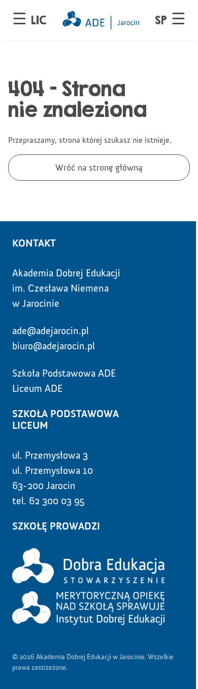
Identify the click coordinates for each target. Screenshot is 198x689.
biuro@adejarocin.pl (53, 346)
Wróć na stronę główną (99, 167)
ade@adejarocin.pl (50, 331)
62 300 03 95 (57, 501)
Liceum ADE (37, 388)
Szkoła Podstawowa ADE (64, 373)
